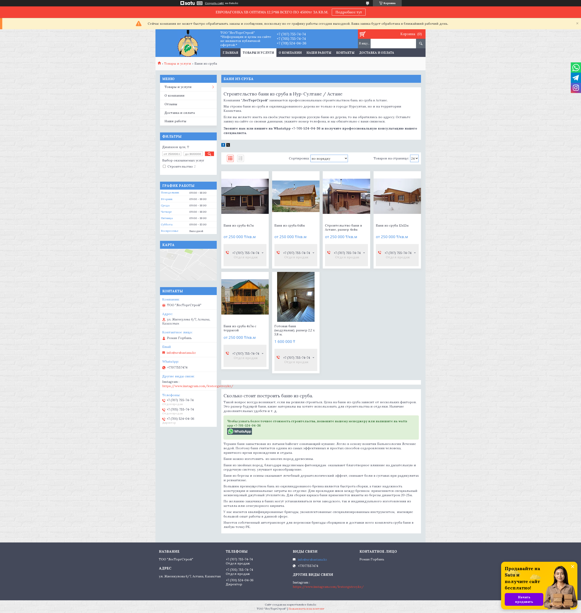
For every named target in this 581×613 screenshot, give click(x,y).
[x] (228, 146)
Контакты (345, 53)
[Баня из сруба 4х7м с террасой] (245, 297)
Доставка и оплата (376, 53)
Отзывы (171, 104)
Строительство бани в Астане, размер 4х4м (343, 227)
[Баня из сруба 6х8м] (296, 196)
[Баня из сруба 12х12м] (397, 196)
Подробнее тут (348, 12)
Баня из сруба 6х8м (289, 225)
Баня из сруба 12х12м (392, 225)
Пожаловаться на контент (306, 608)
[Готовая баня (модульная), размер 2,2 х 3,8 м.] (296, 297)
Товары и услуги (258, 53)
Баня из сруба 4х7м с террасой (240, 328)
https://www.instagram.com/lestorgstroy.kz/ (197, 386)
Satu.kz (311, 604)
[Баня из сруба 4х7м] (245, 196)
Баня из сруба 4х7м (239, 225)
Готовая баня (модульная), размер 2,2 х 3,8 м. (294, 330)
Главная (230, 53)
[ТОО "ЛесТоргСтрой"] (188, 43)
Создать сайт (214, 3)
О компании (290, 53)
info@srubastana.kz (181, 353)
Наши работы (318, 53)
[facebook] (223, 146)
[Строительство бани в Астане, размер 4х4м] (346, 196)
